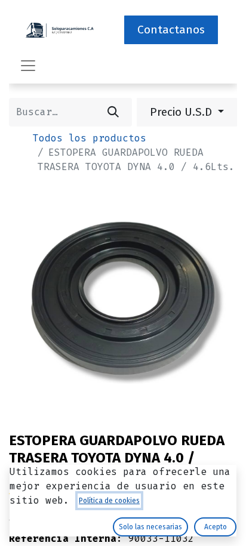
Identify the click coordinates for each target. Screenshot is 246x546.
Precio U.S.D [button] (182, 112)
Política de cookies (109, 500)
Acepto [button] (215, 527)
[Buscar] (113, 112)
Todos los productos (89, 138)
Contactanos (171, 29)
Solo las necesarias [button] (150, 527)
